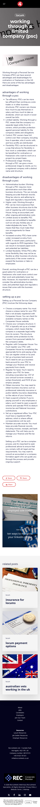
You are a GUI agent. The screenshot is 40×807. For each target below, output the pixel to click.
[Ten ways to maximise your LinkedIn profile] (20, 534)
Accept (28, 802)
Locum (20, 15)
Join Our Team (20, 718)
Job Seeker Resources (20, 735)
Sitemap (26, 789)
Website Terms (16, 789)
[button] (4, 4)
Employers (20, 715)
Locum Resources (20, 733)
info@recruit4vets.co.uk (20, 758)
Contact (20, 720)
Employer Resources (20, 738)
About (20, 707)
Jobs (20, 710)
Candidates (20, 713)
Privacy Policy (31, 787)
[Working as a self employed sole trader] (20, 507)
